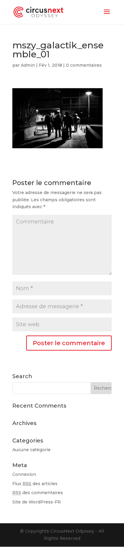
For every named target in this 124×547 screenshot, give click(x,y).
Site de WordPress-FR (36, 502)
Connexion (24, 474)
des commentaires (37, 492)
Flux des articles (34, 483)
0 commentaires (84, 65)
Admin (28, 65)
